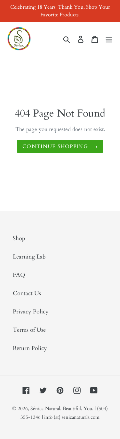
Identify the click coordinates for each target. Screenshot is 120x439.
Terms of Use (29, 330)
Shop (19, 238)
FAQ (19, 275)
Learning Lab (29, 257)
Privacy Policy (31, 312)
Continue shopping (55, 146)
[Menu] (109, 38)
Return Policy (30, 348)
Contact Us (27, 293)
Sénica (37, 408)
